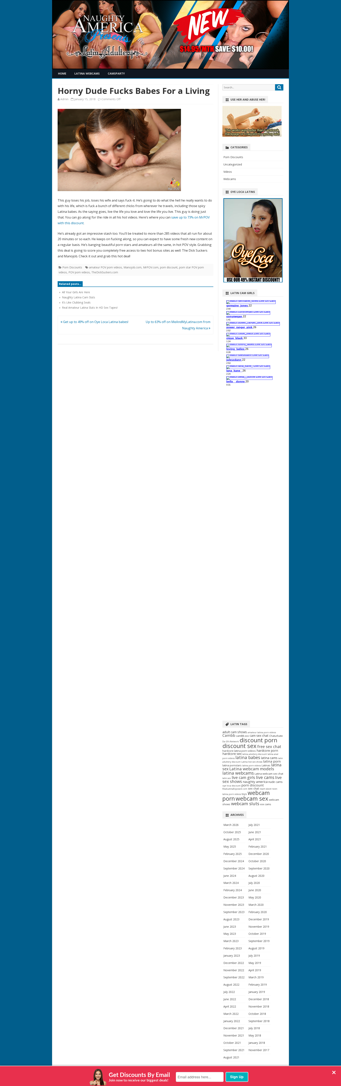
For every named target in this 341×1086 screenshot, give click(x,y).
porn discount (169, 267)
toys (244, 794)
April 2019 (254, 970)
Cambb (228, 735)
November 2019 (258, 926)
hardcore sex (232, 754)
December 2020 (258, 854)
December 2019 (258, 919)
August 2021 (231, 1057)
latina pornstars (232, 765)
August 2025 (231, 839)
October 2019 (257, 934)
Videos (227, 172)
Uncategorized (232, 164)
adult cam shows (234, 732)
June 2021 (254, 832)
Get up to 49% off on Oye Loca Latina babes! (95, 322)
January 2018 (256, 1043)
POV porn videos (79, 272)
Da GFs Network (230, 741)
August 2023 (231, 919)
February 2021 (257, 846)
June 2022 (229, 999)
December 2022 (233, 963)
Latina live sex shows (251, 761)
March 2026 (231, 825)
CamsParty (116, 73)
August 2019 (256, 948)
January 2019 (256, 992)
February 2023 (232, 948)
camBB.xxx (242, 736)
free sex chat (269, 746)
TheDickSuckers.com (104, 272)
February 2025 (232, 854)
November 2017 (258, 1050)
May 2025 (229, 846)
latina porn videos (251, 765)
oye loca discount (231, 785)
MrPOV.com (150, 267)
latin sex (226, 778)
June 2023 (229, 926)
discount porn (258, 740)
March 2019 (256, 977)
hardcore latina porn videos (239, 751)
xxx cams (265, 804)
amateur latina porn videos (262, 732)
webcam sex (252, 798)
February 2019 (257, 984)
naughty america (255, 782)
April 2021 (254, 839)
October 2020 (257, 861)
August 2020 (256, 876)
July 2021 (254, 825)
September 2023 (234, 912)
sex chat (253, 788)
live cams (265, 777)
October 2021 (232, 1043)
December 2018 (258, 999)
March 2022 (231, 1014)
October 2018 (257, 1014)
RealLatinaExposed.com (234, 788)
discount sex (239, 746)
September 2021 (234, 1050)
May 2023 (229, 934)
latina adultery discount (254, 754)
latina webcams (238, 773)
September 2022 (234, 977)
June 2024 (229, 876)
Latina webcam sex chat (269, 773)
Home (62, 73)
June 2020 (254, 890)
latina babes (247, 757)
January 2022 (231, 1021)
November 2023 (233, 905)
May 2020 (254, 897)
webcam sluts (245, 803)
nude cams (275, 782)
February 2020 (257, 912)
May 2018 (254, 1035)
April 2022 (229, 1006)
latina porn (272, 761)
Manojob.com (132, 267)
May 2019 (254, 963)
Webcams (229, 179)
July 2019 (254, 955)
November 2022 (233, 970)
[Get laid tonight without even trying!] (252, 135)
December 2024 (233, 861)
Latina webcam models (251, 768)
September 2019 (259, 941)
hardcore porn (267, 750)
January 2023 (231, 955)
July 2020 (254, 883)
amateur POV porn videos (105, 267)
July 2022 (229, 992)
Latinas (266, 765)
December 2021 (233, 1028)
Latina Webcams (87, 73)
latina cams (269, 758)
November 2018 (258, 1006)
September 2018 (259, 1021)
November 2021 (233, 1035)
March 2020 (256, 905)
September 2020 (259, 868)
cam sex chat (259, 735)
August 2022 (231, 984)
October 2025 (232, 832)
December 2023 (233, 897)
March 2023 (231, 941)
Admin (64, 99)
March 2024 (231, 883)
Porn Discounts (72, 267)
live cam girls (243, 777)
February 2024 (232, 890)
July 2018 (254, 1028)
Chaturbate (276, 736)
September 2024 (234, 868)
